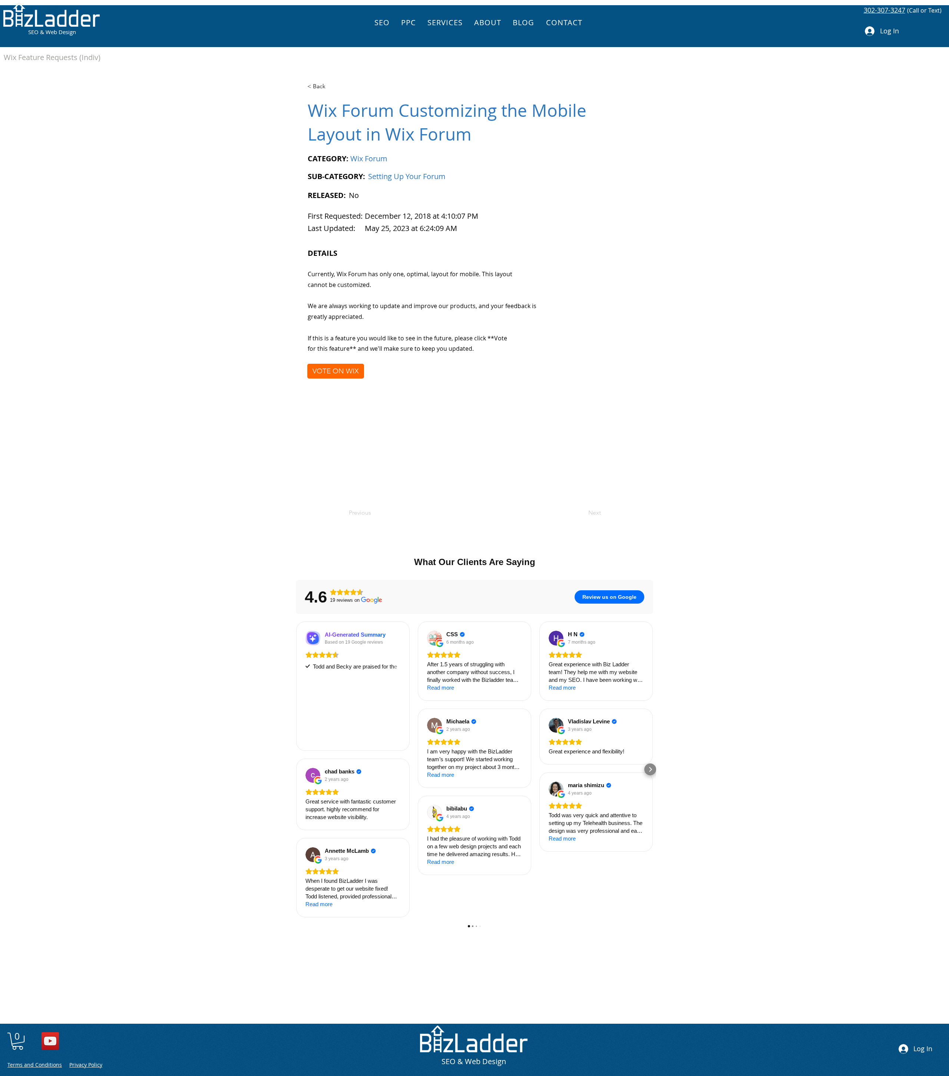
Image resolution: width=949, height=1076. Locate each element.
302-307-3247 (884, 10)
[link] (17, 1041)
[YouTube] (50, 1041)
